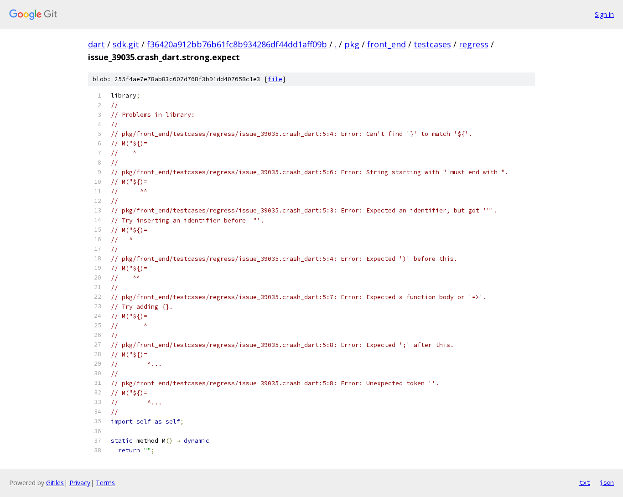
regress (473, 44)
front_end (386, 44)
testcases (432, 44)
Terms (105, 482)
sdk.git (126, 44)
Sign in (604, 14)
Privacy (79, 482)
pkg (351, 44)
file (275, 79)
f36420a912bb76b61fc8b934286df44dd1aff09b (237, 44)
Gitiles (55, 482)
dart (96, 44)
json (606, 482)
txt (584, 482)
